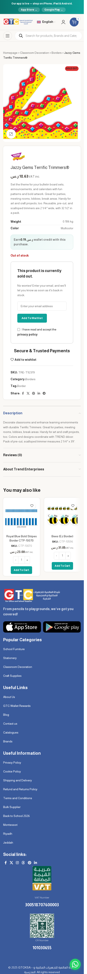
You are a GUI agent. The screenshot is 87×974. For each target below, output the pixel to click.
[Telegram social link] (44, 393)
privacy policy (27, 334)
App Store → (29, 9)
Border (21, 386)
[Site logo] (18, 21)
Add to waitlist (32, 318)
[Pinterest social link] (33, 393)
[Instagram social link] (17, 862)
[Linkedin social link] (38, 393)
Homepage (10, 52)
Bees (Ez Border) (62, 536)
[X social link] (28, 393)
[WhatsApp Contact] (75, 964)
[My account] (63, 22)
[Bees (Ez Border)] (62, 516)
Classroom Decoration (34, 52)
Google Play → (53, 9)
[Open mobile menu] (7, 36)
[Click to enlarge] (11, 134)
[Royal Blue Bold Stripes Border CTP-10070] (21, 516)
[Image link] (31, 595)
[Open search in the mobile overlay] (48, 36)
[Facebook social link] (22, 393)
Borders (57, 52)
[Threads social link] (23, 862)
